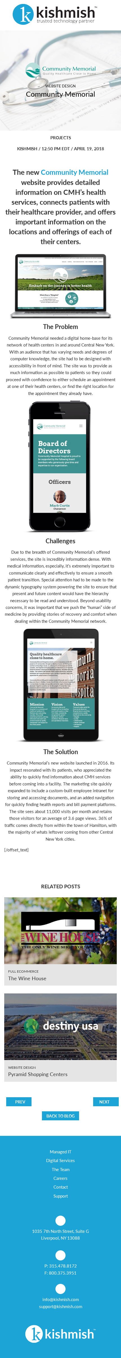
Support (60, 1195)
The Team (61, 1169)
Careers (60, 1178)
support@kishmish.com (60, 1306)
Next (104, 1102)
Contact (60, 1187)
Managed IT (60, 1151)
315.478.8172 (63, 1266)
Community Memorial (74, 172)
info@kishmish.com (60, 1299)
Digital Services (60, 1160)
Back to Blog (60, 1116)
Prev (20, 1102)
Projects (60, 137)
